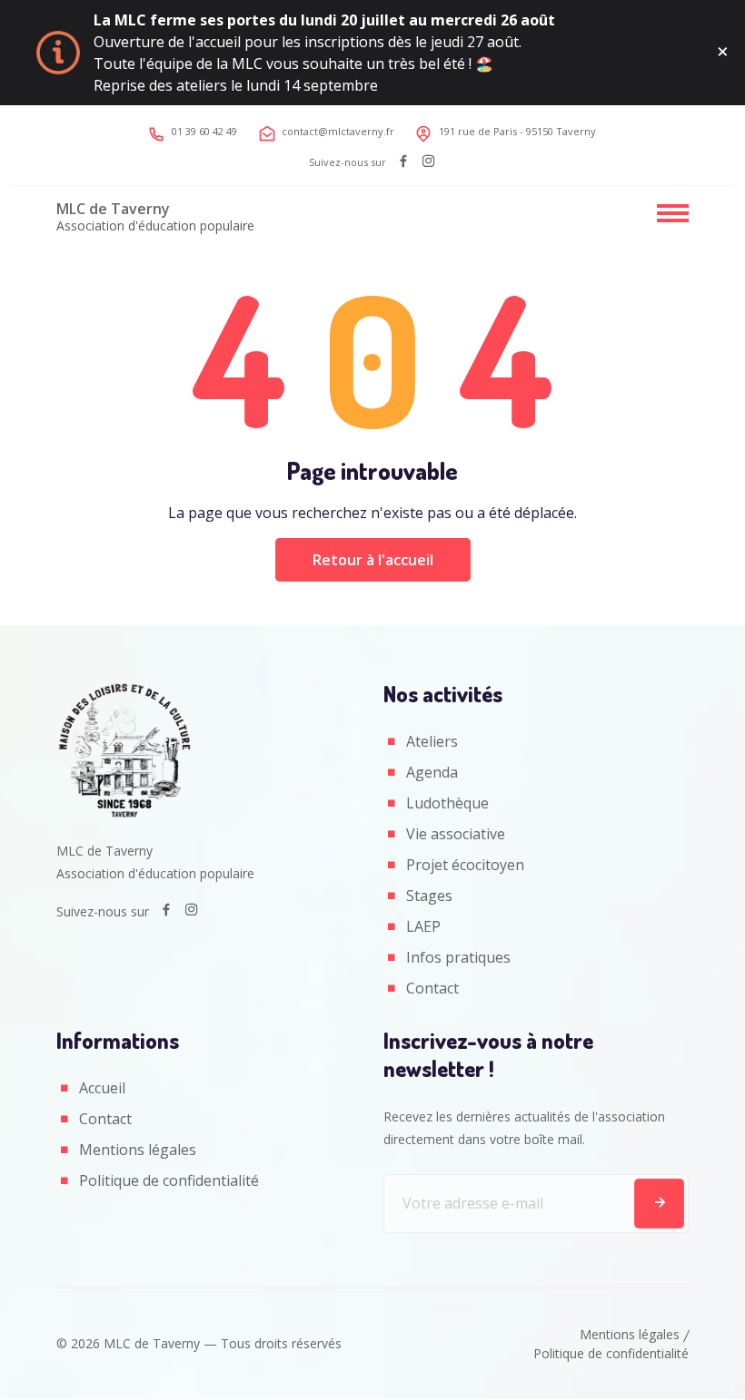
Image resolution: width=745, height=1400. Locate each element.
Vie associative (455, 834)
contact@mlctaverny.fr (338, 131)
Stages (429, 896)
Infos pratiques (458, 957)
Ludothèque (447, 803)
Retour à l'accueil (373, 560)
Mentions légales (137, 1150)
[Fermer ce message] (723, 52)
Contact (432, 988)
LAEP (423, 926)
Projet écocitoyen (465, 865)
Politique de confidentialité (169, 1180)
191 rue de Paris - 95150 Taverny (517, 131)
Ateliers (432, 741)
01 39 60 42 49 (204, 131)
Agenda (432, 772)
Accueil (102, 1088)
